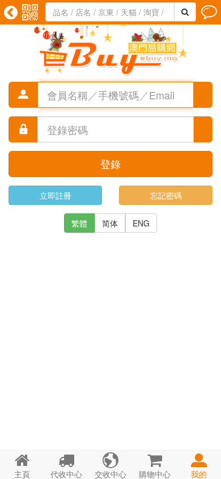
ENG (141, 223)
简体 (110, 223)
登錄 (110, 163)
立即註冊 (55, 195)
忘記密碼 (166, 195)
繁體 (79, 223)
